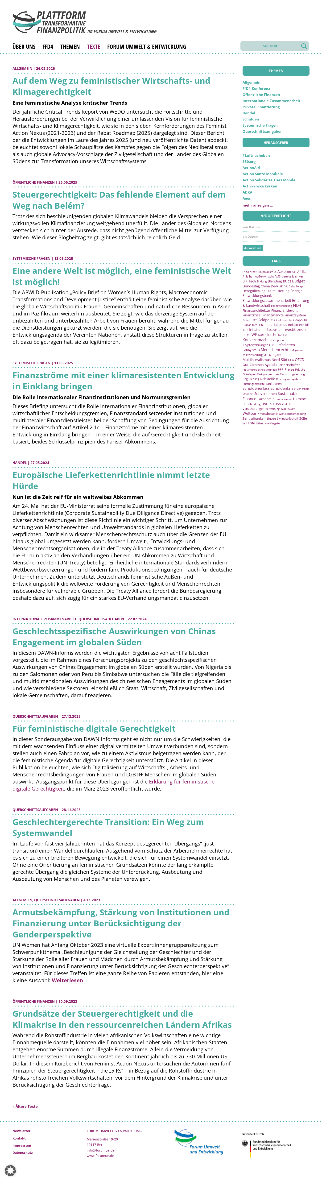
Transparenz (283, 399)
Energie (296, 290)
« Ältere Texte (25, 1106)
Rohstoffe (267, 379)
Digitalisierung (277, 291)
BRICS (287, 281)
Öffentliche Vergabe (268, 423)
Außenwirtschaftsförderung (273, 276)
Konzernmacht (256, 339)
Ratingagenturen (268, 374)
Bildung (262, 281)
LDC (272, 345)
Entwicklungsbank (257, 295)
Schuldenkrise (283, 388)
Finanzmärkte (272, 315)
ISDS (246, 334)
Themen (70, 46)
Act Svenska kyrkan (260, 186)
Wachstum (288, 408)
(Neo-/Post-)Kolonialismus (260, 272)
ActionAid (251, 167)
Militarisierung (253, 355)
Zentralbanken (254, 418)
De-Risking (279, 286)
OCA (291, 360)
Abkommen (286, 271)
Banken (298, 276)
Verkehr (287, 404)
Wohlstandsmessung (292, 414)
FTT (254, 320)
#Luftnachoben (256, 155)
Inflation (256, 329)
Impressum (21, 1145)
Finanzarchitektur (256, 310)
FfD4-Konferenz (256, 88)
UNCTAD (268, 404)
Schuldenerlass (256, 388)
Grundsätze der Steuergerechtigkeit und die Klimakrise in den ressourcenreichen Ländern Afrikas (122, 1019)
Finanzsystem (295, 315)
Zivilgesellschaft (287, 418)
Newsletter (21, 1131)
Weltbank (251, 413)
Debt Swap (296, 286)
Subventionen (265, 393)
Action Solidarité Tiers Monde (269, 180)
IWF (254, 334)
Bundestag (251, 286)
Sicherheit (303, 388)
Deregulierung (254, 291)
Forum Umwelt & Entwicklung (146, 46)
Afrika (301, 271)
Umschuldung (252, 404)
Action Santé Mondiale (263, 173)
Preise (289, 369)
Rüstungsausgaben (288, 379)
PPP (281, 369)
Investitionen (294, 329)
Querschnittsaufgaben (101, 619)
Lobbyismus (251, 350)
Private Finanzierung (261, 106)
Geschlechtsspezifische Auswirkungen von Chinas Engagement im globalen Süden (114, 637)
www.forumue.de (100, 1155)
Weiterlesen (67, 980)
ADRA (247, 192)
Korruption (277, 340)
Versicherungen (253, 408)
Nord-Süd (279, 359)
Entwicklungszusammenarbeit (267, 300)
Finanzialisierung (284, 310)
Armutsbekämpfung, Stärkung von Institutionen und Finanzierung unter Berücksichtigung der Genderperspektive (120, 923)
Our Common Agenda (260, 364)
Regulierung (251, 379)
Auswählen (252, 248)
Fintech (247, 320)
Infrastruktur (273, 329)
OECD (299, 359)
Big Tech (249, 281)
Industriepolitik (299, 325)
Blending (275, 281)
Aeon (247, 198)
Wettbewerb (269, 413)
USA (278, 404)
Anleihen (248, 276)
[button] (10, 1170)
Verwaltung (272, 408)
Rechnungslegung (292, 374)
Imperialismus (275, 324)
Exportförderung (281, 305)
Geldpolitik (266, 319)
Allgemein (22, 68)
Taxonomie (265, 399)
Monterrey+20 (272, 355)
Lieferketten (285, 344)
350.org (249, 161)
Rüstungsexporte (254, 384)
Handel (19, 462)
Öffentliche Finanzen (33, 182)
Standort (248, 394)
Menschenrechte (276, 349)
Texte (93, 46)
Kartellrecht (267, 334)
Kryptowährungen (255, 345)
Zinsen (271, 418)
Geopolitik (300, 320)
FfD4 (47, 46)
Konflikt (282, 335)
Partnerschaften (289, 365)
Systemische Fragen (31, 258)
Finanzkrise (251, 315)
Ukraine (299, 398)
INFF (245, 330)
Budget (298, 281)
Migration (298, 350)
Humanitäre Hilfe (253, 325)
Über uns (23, 46)
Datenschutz (22, 1152)
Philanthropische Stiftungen (260, 369)
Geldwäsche (284, 320)
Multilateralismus (257, 359)
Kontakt (19, 1138)
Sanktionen (274, 383)
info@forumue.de (101, 1150)
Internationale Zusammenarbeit (44, 619)
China (265, 286)
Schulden (251, 119)
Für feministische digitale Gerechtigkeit (94, 728)
